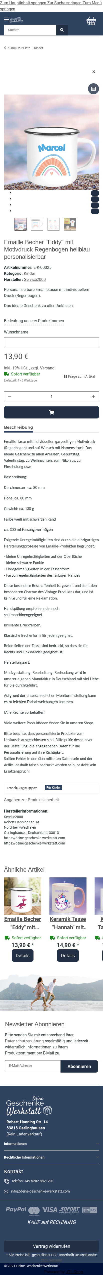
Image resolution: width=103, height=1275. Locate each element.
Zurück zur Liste (19, 48)
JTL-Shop (74, 1271)
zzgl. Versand (51, 1260)
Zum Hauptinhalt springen (23, 3)
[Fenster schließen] (93, 71)
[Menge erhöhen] (93, 397)
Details (23, 955)
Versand (47, 368)
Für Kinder (53, 787)
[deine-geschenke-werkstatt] (16, 19)
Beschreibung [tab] (18, 427)
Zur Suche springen (64, 3)
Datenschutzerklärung (24, 1041)
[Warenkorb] (91, 21)
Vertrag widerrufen (51, 1246)
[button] (51, 1143)
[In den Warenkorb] (8, 63)
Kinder (29, 273)
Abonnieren (79, 1066)
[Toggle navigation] (6, 17)
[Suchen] (62, 30)
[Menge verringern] (9, 397)
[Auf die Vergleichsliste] (93, 88)
